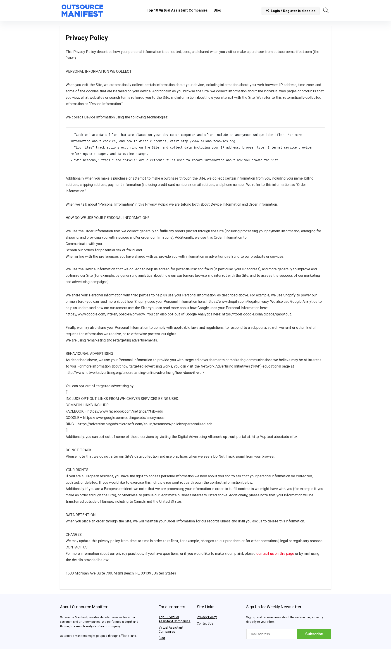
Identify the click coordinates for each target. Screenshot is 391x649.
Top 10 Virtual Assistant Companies (177, 10)
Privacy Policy (207, 617)
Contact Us (205, 623)
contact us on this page (275, 553)
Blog (217, 10)
